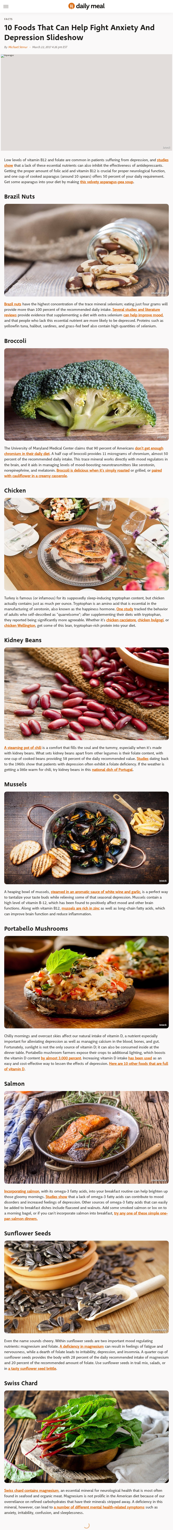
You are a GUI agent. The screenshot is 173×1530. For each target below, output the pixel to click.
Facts (8, 19)
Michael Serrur (17, 47)
